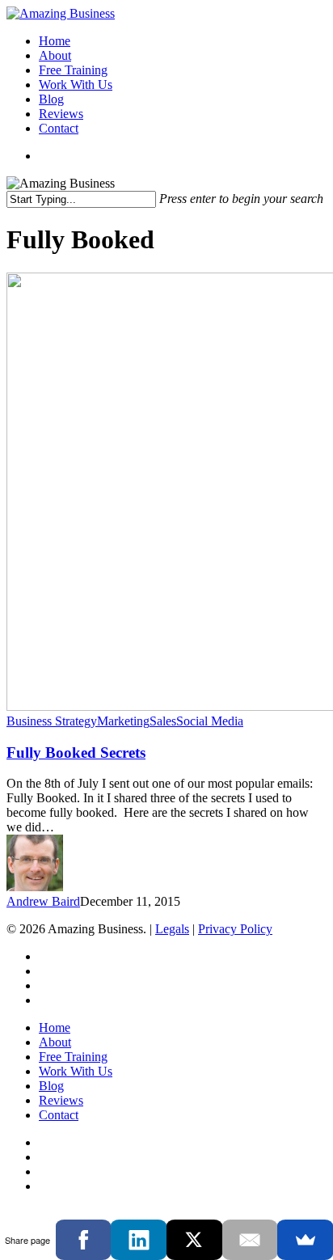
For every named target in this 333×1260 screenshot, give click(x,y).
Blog (51, 1086)
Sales (163, 721)
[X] (194, 1240)
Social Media (209, 721)
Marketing (123, 721)
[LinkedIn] (138, 1240)
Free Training (73, 1056)
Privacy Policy (235, 929)
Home (54, 1027)
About (55, 1042)
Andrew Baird (43, 901)
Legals (172, 929)
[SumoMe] (305, 1240)
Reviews (61, 1100)
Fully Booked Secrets (75, 752)
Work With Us (75, 1071)
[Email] (250, 1240)
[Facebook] (84, 1240)
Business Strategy (51, 721)
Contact (58, 1115)
